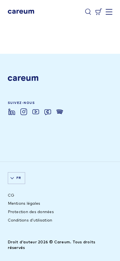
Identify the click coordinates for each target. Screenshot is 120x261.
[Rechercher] (88, 11)
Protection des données (31, 212)
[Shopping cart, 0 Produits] (98, 11)
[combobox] (16, 178)
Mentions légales (24, 204)
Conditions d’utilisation (30, 220)
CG (11, 195)
